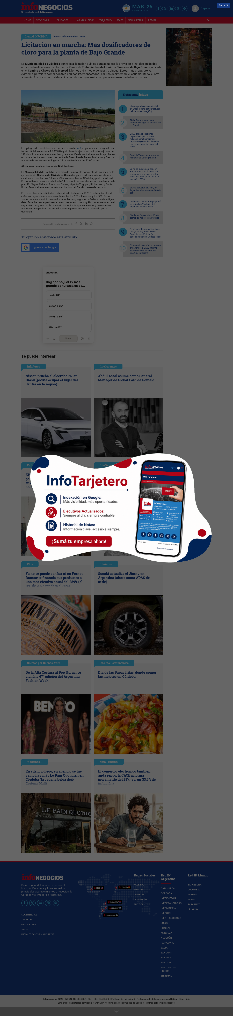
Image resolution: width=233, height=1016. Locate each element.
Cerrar (222, 5)
